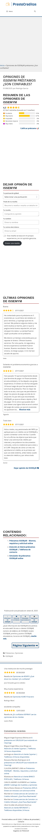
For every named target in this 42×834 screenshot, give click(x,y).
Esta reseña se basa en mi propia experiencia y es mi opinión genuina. (21, 236)
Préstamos (9, 653)
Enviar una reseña (12, 243)
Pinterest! (25, 831)
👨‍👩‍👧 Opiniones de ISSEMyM (34, 619)
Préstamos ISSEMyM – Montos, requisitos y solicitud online (20, 771)
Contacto (21, 822)
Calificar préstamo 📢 (29, 128)
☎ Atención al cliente (16, 618)
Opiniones (19, 653)
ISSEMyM (9, 656)
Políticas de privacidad (31, 819)
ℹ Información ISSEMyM (7, 619)
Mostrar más (24, 409)
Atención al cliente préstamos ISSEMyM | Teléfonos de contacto (22, 549)
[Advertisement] (21, 40)
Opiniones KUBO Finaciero (23, 697)
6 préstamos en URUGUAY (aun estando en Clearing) (20, 740)
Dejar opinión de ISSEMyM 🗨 (26, 468)
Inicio (2, 65)
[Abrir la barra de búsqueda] (35, 11)
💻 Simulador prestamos (25, 618)
